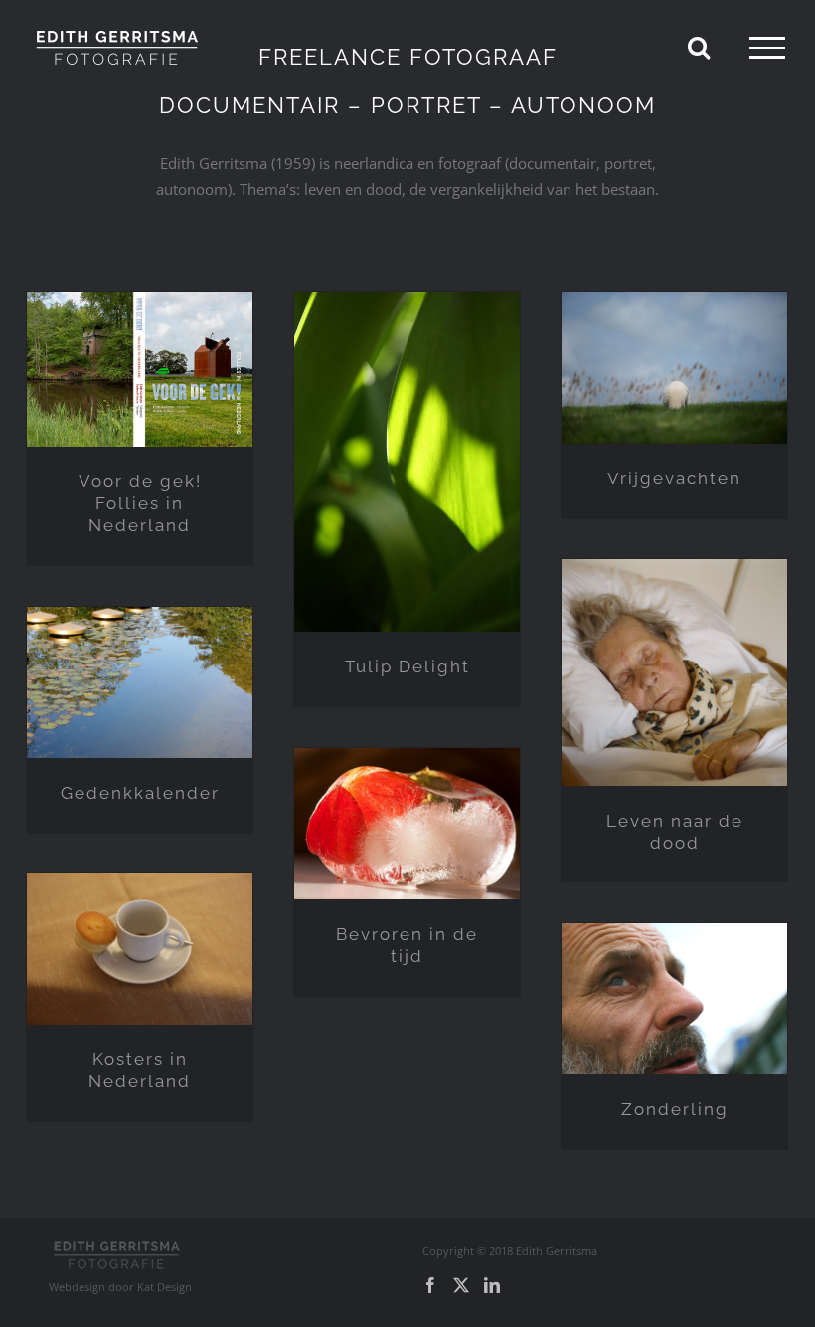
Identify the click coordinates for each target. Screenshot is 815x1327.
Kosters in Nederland (139, 1070)
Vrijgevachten (674, 478)
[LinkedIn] (492, 1285)
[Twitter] (461, 1285)
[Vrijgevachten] (674, 368)
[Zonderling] (674, 998)
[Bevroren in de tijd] (407, 823)
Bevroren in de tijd (407, 945)
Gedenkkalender (140, 793)
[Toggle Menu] (767, 48)
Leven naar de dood (674, 832)
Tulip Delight (407, 666)
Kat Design (164, 1286)
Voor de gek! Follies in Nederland (140, 503)
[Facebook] (430, 1285)
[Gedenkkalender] (139, 682)
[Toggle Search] (699, 47)
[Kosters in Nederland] (139, 948)
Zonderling (675, 1109)
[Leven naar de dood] (674, 672)
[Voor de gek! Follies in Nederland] (139, 369)
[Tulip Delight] (407, 462)
